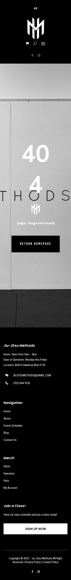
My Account (10, 488)
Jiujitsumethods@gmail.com (32, 375)
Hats (6, 480)
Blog (6, 433)
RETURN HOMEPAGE (35, 244)
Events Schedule (13, 425)
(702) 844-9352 (21, 383)
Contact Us (10, 440)
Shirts (7, 466)
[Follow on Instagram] (38, 55)
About (7, 418)
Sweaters (9, 473)
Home (7, 411)
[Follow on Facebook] (32, 55)
